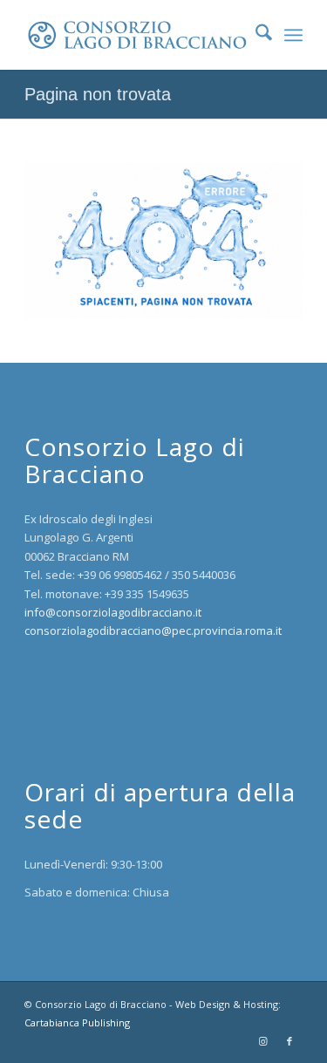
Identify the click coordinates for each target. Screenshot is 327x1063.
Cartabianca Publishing (77, 1022)
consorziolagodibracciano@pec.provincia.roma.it (153, 630)
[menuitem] (255, 35)
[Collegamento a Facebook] (289, 1041)
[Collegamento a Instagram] (263, 1041)
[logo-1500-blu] (135, 35)
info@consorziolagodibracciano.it (112, 612)
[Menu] (293, 35)
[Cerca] (255, 35)
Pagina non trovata (97, 94)
